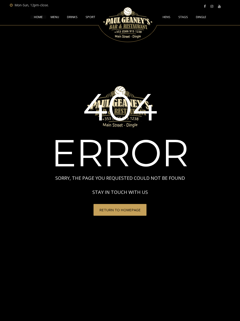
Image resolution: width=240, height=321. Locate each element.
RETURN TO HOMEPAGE (120, 209)
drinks (72, 17)
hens (166, 17)
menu (55, 17)
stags (183, 17)
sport (90, 17)
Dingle (201, 17)
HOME (38, 17)
